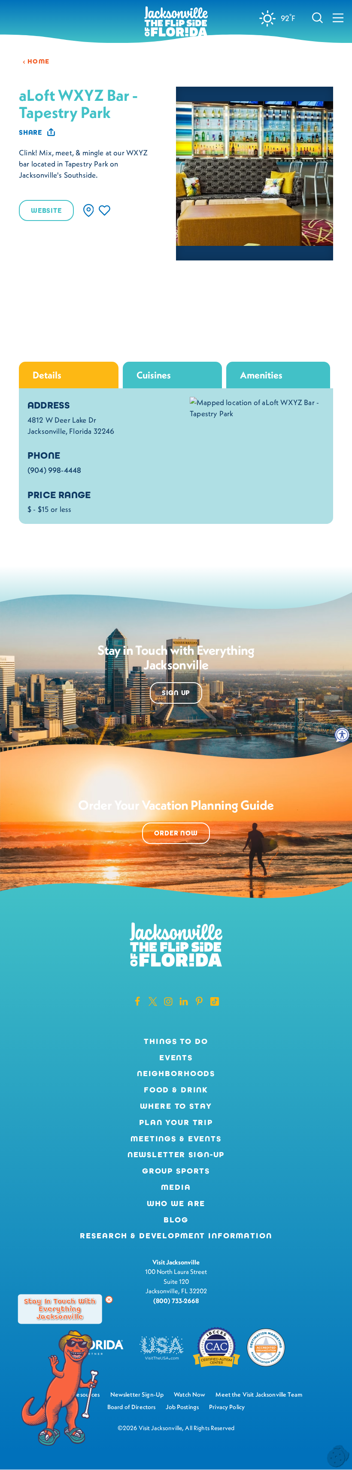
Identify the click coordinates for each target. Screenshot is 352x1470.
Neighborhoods (176, 1073)
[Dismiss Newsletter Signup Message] (109, 1300)
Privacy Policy (227, 1407)
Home (38, 61)
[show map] (88, 210)
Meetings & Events (176, 1138)
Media (176, 1187)
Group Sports (176, 1171)
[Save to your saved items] (104, 210)
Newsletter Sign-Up (176, 1154)
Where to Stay (176, 1106)
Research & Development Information (176, 1235)
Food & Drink (176, 1090)
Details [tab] (47, 375)
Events (176, 1057)
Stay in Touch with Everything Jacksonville (60, 1309)
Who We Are (176, 1203)
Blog (176, 1220)
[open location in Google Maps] (257, 407)
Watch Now (189, 1394)
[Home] (176, 22)
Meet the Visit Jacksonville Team (258, 1394)
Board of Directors (131, 1407)
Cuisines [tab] (154, 375)
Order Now (175, 833)
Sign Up (176, 693)
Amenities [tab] (261, 375)
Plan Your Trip (176, 1122)
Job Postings (182, 1407)
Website (46, 210)
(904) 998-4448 (54, 470)
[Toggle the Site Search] (317, 17)
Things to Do (176, 1041)
